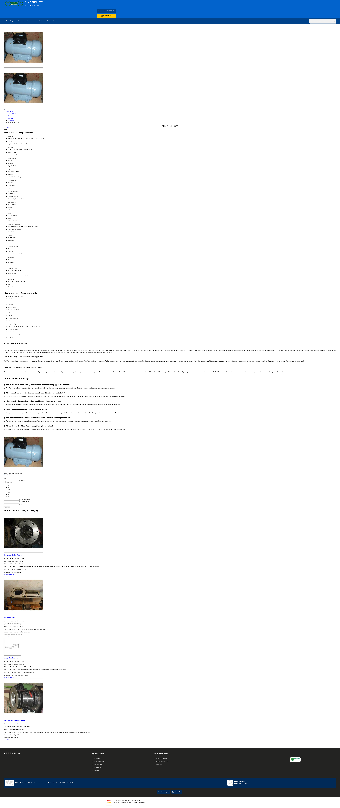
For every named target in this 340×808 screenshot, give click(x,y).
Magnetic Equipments (162, 758)
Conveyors (11, 120)
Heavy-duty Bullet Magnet (13, 555)
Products (10, 118)
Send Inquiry (107, 16)
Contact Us (50, 21)
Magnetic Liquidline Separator (14, 720)
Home (9, 116)
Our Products (38, 21)
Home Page (9, 21)
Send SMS (178, 792)
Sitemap (96, 770)
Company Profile (23, 21)
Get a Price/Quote (9, 128)
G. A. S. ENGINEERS (34, 3)
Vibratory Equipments (162, 761)
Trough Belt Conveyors (11, 658)
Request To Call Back (10, 114)
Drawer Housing (9, 618)
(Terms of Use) (136, 800)
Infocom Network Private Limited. (136, 802)
